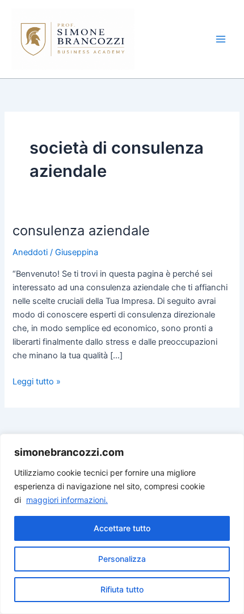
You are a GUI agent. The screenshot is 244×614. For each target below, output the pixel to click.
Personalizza (122, 559)
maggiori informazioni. (67, 500)
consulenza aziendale (81, 230)
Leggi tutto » (36, 381)
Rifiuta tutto (122, 589)
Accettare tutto (122, 528)
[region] (122, 524)
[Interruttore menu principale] (221, 39)
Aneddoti (30, 252)
